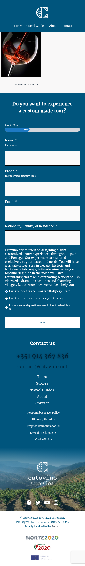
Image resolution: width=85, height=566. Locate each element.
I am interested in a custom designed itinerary (36, 298)
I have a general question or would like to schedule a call (39, 307)
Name (11, 140)
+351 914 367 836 (42, 356)
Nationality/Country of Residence (31, 226)
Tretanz (56, 526)
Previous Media (26, 84)
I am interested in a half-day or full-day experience (39, 291)
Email (11, 202)
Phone (11, 171)
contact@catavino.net (42, 366)
